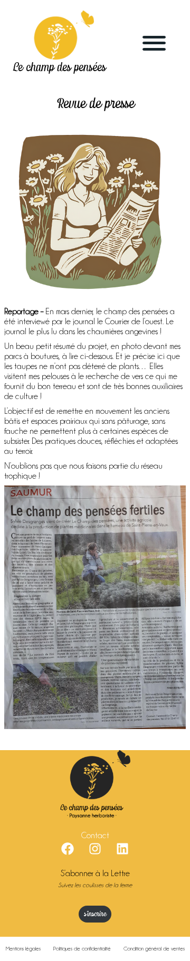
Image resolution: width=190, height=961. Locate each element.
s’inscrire (95, 914)
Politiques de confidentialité (82, 949)
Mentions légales (23, 949)
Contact (95, 835)
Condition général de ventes (154, 949)
